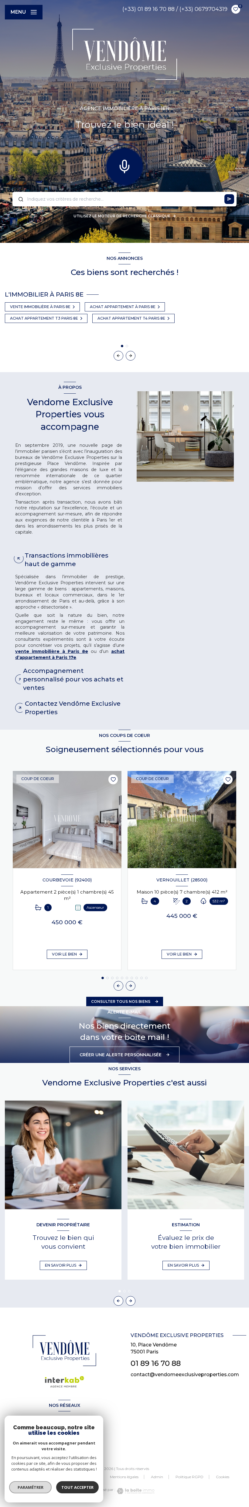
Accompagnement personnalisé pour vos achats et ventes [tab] (73, 679)
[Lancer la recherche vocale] (124, 165)
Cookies (222, 1477)
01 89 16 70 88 (156, 1363)
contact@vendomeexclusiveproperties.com (185, 1374)
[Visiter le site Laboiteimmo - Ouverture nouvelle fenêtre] (134, 1491)
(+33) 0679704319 (203, 9)
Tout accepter (77, 1487)
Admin (157, 1477)
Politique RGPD (189, 1477)
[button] (130, 356)
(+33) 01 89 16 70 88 (148, 9)
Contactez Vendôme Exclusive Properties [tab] (73, 708)
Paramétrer (30, 1487)
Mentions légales (124, 1477)
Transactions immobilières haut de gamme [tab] (66, 560)
